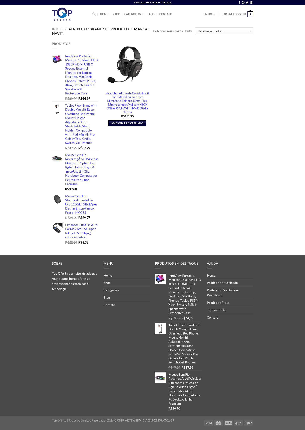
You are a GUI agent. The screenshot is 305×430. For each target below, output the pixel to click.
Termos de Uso (217, 310)
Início (57, 29)
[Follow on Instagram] (243, 2)
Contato (165, 14)
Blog (151, 14)
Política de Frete (218, 302)
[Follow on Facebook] (239, 2)
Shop (116, 14)
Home (104, 14)
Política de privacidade (222, 283)
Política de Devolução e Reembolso (223, 292)
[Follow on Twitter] (247, 2)
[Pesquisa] (93, 14)
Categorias (132, 14)
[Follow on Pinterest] (251, 2)
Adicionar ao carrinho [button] (127, 123)
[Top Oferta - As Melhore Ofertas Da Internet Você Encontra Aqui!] (69, 14)
